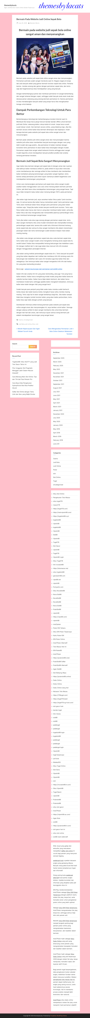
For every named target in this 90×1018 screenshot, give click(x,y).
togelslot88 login (59, 732)
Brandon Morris (34, 23)
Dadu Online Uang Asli (60, 688)
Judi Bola (21, 324)
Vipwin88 (56, 531)
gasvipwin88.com (59, 576)
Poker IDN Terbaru (59, 628)
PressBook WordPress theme (58, 1015)
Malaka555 (57, 762)
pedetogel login (58, 747)
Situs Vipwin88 (58, 788)
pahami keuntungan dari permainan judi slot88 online (43, 269)
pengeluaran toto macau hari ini (64, 979)
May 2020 (56, 421)
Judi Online (57, 466)
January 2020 (58, 425)
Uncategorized (28, 320)
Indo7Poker (57, 654)
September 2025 (58, 358)
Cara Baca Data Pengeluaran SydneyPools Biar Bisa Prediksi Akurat (22, 385)
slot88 (55, 717)
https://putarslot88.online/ (62, 676)
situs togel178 (57, 501)
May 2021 (56, 399)
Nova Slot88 (57, 594)
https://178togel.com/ (60, 695)
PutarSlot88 (57, 609)
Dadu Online (57, 680)
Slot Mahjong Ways (59, 673)
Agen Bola (56, 818)
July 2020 (56, 418)
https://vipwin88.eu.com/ (61, 814)
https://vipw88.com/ (60, 617)
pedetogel (56, 725)
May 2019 (56, 429)
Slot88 (55, 535)
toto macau (57, 714)
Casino (21, 320)
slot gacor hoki (58, 706)
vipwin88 (56, 523)
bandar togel (57, 710)
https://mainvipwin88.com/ (62, 512)
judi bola (56, 758)
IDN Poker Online (59, 639)
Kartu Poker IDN (58, 635)
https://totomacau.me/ (60, 568)
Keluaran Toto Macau (60, 691)
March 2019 (57, 436)
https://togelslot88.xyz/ (61, 516)
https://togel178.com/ (60, 509)
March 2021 (57, 406)
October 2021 (57, 380)
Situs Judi (35, 324)
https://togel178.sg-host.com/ (63, 702)
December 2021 (58, 373)
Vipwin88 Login (58, 557)
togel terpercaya (58, 755)
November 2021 (58, 377)
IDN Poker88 (57, 650)
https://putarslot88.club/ (61, 658)
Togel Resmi (57, 792)
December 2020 (58, 414)
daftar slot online (67, 851)
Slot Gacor (56, 546)
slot (54, 473)
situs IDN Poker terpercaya (68, 908)
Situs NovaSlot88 (59, 591)
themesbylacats (10, 5)
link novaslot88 (58, 565)
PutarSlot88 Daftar (59, 661)
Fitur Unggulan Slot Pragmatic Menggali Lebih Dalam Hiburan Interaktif (22, 370)
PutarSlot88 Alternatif (60, 665)
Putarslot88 (57, 799)
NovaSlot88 (57, 598)
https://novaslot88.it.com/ (62, 785)
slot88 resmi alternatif (60, 837)
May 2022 (56, 369)
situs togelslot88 (58, 572)
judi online (28, 324)
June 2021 (56, 395)
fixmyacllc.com (58, 587)
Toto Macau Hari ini (59, 647)
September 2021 (58, 384)
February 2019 (58, 440)
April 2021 (56, 403)
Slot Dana (56, 770)
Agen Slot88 (57, 669)
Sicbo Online (57, 684)
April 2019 (56, 433)
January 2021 (57, 410)
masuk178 (56, 505)
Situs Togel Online (59, 766)
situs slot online (58, 833)
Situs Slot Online (58, 494)
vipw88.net (57, 579)
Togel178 (56, 542)
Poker (55, 470)
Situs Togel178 (58, 561)
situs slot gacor (58, 807)
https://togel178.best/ (60, 699)
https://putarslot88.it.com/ (62, 826)
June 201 (56, 444)
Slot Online (56, 477)
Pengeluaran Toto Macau (61, 497)
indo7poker (57, 624)
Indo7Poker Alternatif (60, 643)
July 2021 (56, 392)
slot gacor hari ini (59, 829)
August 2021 (57, 388)
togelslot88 (57, 520)
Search (14, 344)
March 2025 (57, 362)
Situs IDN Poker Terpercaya (62, 632)
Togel (55, 481)
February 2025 (58, 365)
